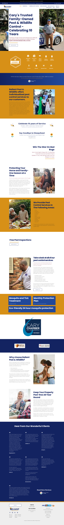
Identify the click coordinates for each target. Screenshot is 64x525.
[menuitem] (20, 6)
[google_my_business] (7, 3)
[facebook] (2, 3)
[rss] (5, 3)
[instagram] (4, 3)
